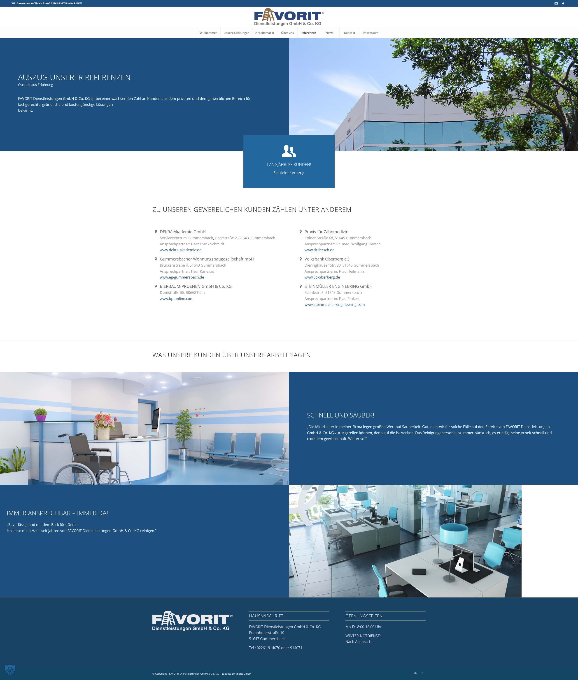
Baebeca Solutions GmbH (236, 673)
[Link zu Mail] (556, 3)
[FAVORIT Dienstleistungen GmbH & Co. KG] (289, 17)
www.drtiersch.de (319, 249)
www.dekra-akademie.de (180, 249)
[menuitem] (208, 32)
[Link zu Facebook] (563, 3)
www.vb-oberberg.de (322, 277)
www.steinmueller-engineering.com (335, 304)
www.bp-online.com (176, 298)
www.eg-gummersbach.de (182, 277)
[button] (10, 670)
